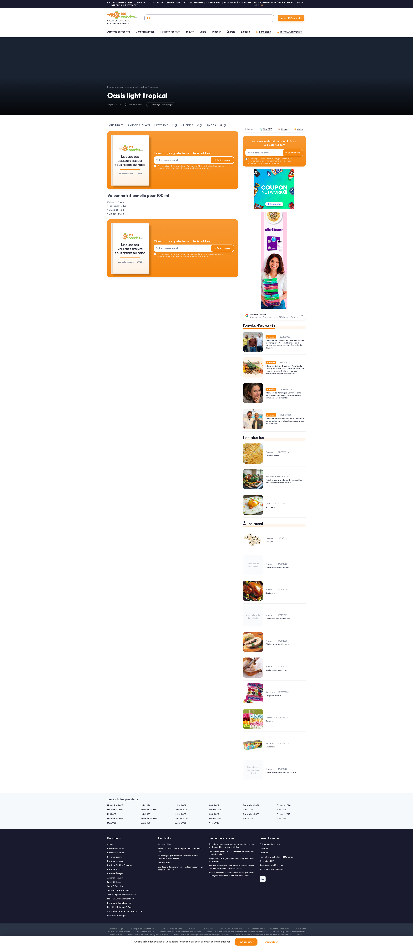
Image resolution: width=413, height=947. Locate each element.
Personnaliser (270, 941)
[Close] (264, 449)
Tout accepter (246, 941)
